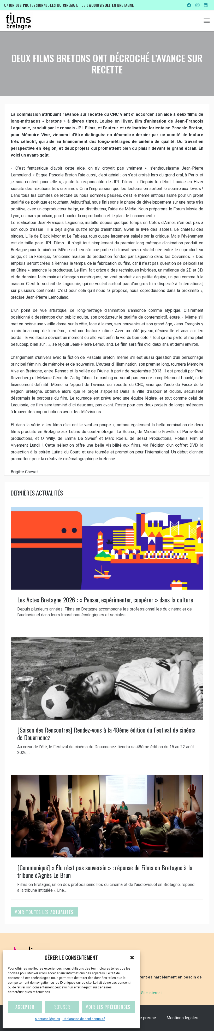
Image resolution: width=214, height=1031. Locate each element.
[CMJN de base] (18, 21)
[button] (132, 957)
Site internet (151, 993)
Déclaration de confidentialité (84, 1019)
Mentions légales (47, 1019)
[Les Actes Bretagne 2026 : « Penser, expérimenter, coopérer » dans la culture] (107, 565)
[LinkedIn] (205, 5)
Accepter (25, 1007)
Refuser (62, 1007)
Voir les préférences (108, 1007)
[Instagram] (197, 5)
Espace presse (142, 1017)
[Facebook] (189, 5)
